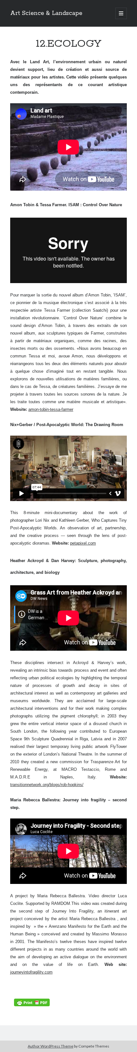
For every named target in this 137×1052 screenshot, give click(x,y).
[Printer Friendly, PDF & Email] (32, 1002)
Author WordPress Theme (50, 1046)
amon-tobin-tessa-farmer (50, 409)
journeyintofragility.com (31, 972)
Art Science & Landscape (46, 13)
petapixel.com (83, 543)
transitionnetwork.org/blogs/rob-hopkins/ (46, 784)
